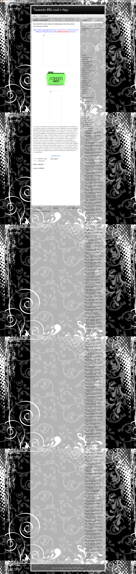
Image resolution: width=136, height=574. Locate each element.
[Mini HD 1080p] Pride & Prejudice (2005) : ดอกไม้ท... (93, 260)
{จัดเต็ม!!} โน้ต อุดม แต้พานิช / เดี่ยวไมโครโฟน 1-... (93, 206)
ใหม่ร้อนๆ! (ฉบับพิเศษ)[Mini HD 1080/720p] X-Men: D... (92, 387)
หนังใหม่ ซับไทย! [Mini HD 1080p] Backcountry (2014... (93, 323)
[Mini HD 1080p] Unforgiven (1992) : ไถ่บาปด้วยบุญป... (94, 159)
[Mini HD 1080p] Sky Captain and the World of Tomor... (93, 307)
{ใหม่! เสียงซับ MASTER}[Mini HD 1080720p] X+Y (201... (93, 243)
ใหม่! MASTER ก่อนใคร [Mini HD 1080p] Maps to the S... (93, 136)
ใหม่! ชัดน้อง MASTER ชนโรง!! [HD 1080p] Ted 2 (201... (93, 226)
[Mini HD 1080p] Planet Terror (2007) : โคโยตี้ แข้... (92, 360)
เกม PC (84, 74)
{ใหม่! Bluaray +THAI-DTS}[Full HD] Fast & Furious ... (93, 233)
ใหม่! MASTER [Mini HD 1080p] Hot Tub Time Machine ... (93, 270)
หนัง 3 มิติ (84, 72)
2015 (85, 118)
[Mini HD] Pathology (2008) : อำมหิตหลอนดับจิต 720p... (94, 300)
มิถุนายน (87, 561)
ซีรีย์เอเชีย (84, 82)
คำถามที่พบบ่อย (44, 16)
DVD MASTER (85, 61)
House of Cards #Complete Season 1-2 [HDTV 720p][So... (93, 317)
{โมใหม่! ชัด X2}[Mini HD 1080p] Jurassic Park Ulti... (93, 293)
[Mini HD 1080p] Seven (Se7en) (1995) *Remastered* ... (93, 544)
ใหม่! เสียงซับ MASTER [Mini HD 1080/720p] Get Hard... (93, 236)
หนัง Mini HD (41, 161)
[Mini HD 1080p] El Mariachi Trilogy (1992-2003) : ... (93, 297)
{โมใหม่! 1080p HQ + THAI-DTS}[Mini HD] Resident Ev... (93, 290)
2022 (85, 103)
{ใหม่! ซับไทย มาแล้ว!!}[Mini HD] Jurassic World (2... (92, 283)
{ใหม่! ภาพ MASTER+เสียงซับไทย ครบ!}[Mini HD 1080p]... (93, 223)
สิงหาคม (87, 128)
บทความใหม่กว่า (38, 208)
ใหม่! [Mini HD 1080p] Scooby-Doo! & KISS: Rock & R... (93, 327)
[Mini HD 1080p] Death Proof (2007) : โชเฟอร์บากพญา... (94, 363)
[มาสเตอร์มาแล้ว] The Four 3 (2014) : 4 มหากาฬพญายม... (94, 400)
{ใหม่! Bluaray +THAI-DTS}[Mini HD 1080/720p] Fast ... (93, 230)
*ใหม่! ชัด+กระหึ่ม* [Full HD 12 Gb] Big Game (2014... (93, 143)
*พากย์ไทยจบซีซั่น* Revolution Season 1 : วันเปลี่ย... (92, 484)
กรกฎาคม (87, 130)
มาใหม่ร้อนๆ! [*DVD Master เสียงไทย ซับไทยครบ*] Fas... (93, 246)
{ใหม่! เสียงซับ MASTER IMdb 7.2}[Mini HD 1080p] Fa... (93, 193)
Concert (84, 93)
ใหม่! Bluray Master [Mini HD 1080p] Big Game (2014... (94, 166)
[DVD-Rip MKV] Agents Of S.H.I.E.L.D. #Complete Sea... (93, 313)
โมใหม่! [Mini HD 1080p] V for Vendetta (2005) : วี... (92, 250)
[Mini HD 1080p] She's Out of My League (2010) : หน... (93, 434)
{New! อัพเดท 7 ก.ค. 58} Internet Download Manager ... (93, 521)
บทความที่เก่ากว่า (73, 208)
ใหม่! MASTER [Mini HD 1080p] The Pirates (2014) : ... (94, 417)
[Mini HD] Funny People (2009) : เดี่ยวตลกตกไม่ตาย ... (93, 437)
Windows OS (85, 80)
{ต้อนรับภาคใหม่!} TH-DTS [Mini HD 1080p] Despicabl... (93, 501)
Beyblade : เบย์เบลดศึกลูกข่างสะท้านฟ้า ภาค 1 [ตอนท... (93, 220)
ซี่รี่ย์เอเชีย (84, 89)
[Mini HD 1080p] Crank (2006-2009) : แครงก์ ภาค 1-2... (94, 454)
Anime (83, 59)
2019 (85, 110)
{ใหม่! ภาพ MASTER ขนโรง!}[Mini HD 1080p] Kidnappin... (93, 330)
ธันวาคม (87, 120)
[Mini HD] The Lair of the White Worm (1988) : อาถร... (92, 370)
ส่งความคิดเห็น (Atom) (45, 211)
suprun (70, 568)
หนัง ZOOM (85, 85)
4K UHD (84, 91)
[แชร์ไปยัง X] (54, 159)
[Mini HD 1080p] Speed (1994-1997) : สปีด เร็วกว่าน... (94, 156)
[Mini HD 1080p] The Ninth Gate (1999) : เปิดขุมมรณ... (93, 357)
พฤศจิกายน (88, 122)
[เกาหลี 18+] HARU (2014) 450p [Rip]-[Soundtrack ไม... (93, 534)
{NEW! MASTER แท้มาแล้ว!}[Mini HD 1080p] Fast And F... (94, 517)
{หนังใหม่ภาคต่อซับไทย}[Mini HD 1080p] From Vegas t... (93, 350)
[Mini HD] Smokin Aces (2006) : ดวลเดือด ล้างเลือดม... (94, 507)
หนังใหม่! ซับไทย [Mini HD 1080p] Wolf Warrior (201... (93, 343)
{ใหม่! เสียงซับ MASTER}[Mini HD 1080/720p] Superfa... (93, 394)
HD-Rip (84, 87)
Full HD (84, 63)
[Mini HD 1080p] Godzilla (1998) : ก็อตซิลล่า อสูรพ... (93, 189)
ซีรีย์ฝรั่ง (84, 69)
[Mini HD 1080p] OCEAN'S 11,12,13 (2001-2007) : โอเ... (94, 183)
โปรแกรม (84, 76)
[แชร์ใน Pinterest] (57, 159)
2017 (85, 114)
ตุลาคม (87, 124)
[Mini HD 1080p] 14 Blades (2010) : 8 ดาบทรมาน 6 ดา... (93, 450)
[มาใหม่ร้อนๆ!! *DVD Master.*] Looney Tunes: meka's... (92, 280)
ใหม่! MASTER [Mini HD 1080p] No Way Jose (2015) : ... (93, 557)
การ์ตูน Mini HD (86, 65)
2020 (85, 108)
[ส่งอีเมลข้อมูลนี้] (51, 159)
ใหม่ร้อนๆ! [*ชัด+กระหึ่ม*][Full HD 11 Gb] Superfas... (93, 384)
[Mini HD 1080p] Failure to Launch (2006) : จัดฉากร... (93, 149)
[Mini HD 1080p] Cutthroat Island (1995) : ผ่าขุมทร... (93, 176)
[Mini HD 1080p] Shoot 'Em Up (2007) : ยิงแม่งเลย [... (92, 424)
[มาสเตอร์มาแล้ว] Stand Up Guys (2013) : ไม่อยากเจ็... (93, 551)
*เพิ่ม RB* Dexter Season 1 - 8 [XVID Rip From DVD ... (94, 287)
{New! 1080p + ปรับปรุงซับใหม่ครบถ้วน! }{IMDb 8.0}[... (93, 524)
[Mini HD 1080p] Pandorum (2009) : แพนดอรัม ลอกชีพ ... (94, 353)
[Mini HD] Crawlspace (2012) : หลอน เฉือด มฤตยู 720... (94, 514)
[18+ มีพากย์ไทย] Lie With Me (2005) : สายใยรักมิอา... (94, 527)
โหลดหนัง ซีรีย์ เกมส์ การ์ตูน (51, 9)
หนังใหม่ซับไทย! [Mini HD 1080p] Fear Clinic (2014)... (93, 477)
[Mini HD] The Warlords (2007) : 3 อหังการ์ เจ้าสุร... (93, 153)
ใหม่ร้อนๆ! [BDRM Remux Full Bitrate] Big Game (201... (92, 139)
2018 (85, 112)
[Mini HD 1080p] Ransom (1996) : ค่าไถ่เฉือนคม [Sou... (93, 367)
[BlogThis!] (52, 159)
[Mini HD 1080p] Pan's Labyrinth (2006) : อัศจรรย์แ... (93, 447)
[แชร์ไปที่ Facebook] (55, 159)
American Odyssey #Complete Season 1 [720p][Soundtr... (92, 491)
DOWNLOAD (56, 156)
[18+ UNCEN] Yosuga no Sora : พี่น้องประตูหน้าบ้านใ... (93, 213)
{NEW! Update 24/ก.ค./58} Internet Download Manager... (93, 203)
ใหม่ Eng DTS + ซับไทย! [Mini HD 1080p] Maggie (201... (93, 133)
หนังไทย (84, 78)
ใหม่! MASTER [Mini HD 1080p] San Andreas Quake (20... (94, 404)
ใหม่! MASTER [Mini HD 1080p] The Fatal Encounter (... (94, 397)
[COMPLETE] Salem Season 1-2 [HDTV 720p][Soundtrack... (93, 320)
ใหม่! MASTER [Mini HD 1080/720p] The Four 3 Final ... (94, 414)
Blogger (81, 568)
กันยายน (87, 126)
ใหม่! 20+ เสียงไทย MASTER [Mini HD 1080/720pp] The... (93, 240)
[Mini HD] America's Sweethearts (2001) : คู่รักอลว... (93, 457)
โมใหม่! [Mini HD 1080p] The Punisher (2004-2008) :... (92, 427)
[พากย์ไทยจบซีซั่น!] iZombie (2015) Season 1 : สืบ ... (93, 347)
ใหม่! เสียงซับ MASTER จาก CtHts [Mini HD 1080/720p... (93, 481)
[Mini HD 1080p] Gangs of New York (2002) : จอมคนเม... (94, 511)
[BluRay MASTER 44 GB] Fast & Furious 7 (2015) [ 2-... (93, 210)
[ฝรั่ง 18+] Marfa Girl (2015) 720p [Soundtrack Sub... (93, 337)
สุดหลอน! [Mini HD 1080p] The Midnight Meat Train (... (92, 444)
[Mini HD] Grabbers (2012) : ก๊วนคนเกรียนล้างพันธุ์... (93, 310)
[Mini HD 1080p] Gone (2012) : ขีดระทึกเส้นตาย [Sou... (93, 377)
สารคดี (83, 84)
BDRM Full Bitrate (86, 70)
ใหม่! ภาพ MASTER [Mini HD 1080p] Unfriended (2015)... (94, 163)
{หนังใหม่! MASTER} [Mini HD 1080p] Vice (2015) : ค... (92, 273)
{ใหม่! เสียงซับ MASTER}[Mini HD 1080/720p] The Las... (93, 464)
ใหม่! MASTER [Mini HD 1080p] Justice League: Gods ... (92, 276)
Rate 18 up (85, 67)
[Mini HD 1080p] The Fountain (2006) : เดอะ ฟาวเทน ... (92, 180)
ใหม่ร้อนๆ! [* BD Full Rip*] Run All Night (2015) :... (93, 467)
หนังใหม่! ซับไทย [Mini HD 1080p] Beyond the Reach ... (93, 380)
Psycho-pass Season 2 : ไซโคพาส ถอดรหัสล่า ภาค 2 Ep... (93, 196)
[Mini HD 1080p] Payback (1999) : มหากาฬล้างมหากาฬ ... (93, 374)
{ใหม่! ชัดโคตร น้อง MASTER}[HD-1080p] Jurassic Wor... (93, 497)
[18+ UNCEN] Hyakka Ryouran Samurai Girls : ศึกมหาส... (92, 216)
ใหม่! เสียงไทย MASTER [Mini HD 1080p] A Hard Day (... (93, 410)
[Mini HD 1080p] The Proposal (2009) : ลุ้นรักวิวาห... (92, 440)
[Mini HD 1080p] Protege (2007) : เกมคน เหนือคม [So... (93, 263)
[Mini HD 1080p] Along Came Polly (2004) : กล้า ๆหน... (93, 541)
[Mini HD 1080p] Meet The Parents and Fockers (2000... (93, 537)
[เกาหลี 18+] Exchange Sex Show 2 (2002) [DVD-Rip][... (93, 340)
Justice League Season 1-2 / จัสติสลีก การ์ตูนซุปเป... (93, 200)
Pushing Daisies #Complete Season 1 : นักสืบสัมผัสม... (94, 487)
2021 (85, 105)
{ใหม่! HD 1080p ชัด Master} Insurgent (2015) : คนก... (92, 494)
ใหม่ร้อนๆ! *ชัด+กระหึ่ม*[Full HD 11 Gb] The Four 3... (93, 407)
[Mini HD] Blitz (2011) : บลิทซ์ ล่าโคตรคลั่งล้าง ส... (93, 504)
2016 (85, 116)
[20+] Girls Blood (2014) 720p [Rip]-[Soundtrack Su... (94, 531)
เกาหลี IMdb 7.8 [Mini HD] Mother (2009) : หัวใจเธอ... (93, 173)
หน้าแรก (35, 16)
